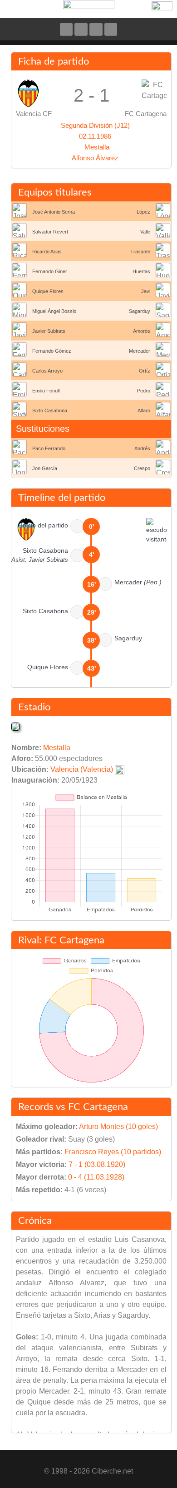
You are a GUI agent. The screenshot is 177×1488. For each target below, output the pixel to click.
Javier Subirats (48, 331)
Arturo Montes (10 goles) (118, 1126)
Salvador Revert (50, 231)
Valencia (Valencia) (81, 769)
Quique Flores (48, 291)
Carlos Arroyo (47, 370)
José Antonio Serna (53, 212)
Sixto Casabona (49, 410)
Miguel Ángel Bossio (54, 311)
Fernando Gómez (51, 351)
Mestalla (96, 147)
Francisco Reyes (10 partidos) (112, 1152)
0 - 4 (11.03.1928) (96, 1177)
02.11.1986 (95, 136)
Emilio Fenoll (45, 390)
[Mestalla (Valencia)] (15, 726)
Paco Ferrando (48, 448)
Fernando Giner (49, 271)
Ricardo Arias (47, 251)
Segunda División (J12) (95, 125)
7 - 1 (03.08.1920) (97, 1164)
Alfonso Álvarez (95, 158)
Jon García (44, 468)
